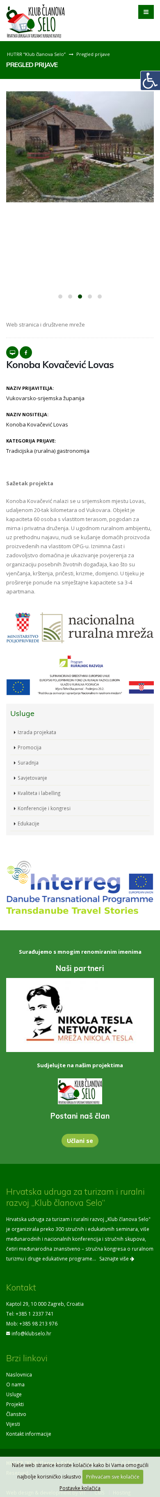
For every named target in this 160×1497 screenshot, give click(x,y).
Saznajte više (114, 1258)
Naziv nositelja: (27, 414)
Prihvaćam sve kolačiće (112, 1476)
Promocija (29, 747)
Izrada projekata (37, 732)
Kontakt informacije (28, 1433)
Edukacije (28, 823)
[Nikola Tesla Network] (80, 1015)
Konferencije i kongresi (44, 808)
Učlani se (80, 1141)
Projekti (15, 1404)
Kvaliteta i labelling (39, 793)
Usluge (14, 1394)
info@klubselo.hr (31, 1333)
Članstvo (16, 1414)
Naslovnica (19, 1374)
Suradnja (28, 762)
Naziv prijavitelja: (30, 388)
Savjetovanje (32, 777)
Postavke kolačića (80, 1488)
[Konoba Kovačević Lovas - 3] (80, 146)
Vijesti (13, 1424)
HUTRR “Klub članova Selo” (36, 54)
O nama (15, 1384)
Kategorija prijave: (31, 441)
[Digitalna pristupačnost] (150, 80)
